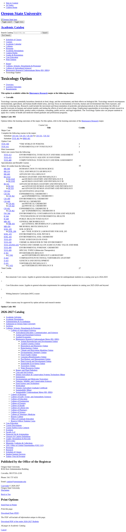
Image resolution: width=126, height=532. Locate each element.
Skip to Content (12, 3)
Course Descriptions (14, 425)
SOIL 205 (8, 229)
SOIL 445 (8, 237)
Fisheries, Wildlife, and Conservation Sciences (34, 381)
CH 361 (7, 194)
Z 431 (6, 263)
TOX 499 (7, 250)
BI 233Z (11, 181)
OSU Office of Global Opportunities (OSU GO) (25, 445)
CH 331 (39, 136)
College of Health (18, 405)
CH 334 (15, 136)
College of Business (18, 394)
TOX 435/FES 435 (11, 245)
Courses (9, 42)
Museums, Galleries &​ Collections (19, 443)
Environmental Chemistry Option (34, 352)
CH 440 (7, 201)
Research (9, 450)
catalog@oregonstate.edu (16, 482)
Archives (9, 326)
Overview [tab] (10, 85)
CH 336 (29, 136)
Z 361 (6, 253)
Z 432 (10, 265)
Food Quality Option (29, 355)
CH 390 (7, 199)
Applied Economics (23, 337)
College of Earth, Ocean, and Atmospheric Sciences (31, 397)
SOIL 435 (8, 234)
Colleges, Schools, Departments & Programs (23, 66)
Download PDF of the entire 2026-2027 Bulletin (20, 521)
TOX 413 (7, 155)
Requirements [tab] (11, 89)
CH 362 (11, 196)
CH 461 (7, 208)
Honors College (17, 417)
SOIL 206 (12, 231)
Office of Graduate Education (22, 419)
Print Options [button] (11, 59)
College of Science (18, 412)
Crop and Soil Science (24, 372)
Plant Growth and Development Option (36, 361)
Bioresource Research (38, 93)
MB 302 (7, 221)
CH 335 (22, 136)
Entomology (20, 377)
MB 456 (7, 226)
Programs (9, 48)
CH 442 (11, 206)
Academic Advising (13, 317)
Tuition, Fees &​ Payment (15, 456)
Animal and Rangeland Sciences (28, 335)
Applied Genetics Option (30, 344)
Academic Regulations (15, 51)
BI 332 (11, 186)
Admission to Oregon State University (21, 324)
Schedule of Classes (13, 40)
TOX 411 (5, 147)
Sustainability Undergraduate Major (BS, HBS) (34, 392)
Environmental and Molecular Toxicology (32, 379)
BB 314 (7, 171)
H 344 (6, 216)
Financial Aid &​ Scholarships (17, 434)
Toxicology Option (28, 366)
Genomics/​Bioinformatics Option (33, 357)
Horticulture (20, 386)
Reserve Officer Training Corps (23, 421)
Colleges (9, 46)
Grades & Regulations (14, 55)
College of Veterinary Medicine (23, 414)
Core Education (12, 57)
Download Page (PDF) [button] (10, 513)
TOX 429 (7, 239)
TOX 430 (7, 242)
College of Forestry (18, 403)
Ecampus (9, 430)
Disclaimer (5, 490)
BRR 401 (26, 138)
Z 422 (6, 258)
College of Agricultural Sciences (18, 68)
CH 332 (46, 136)
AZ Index (10, 5)
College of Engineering (20, 401)
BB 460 (7, 174)
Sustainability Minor (24, 390)
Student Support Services (15, 454)
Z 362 (10, 255)
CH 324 (7, 191)
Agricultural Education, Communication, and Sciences (37, 333)
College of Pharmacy (19, 410)
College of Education (19, 399)
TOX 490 (7, 248)
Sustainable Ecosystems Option (33, 363)
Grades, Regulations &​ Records (18, 439)
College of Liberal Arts (20, 408)
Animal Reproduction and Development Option (39, 341)
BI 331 (6, 184)
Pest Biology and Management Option (35, 359)
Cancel (3, 530)
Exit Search (6, 35)
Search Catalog (7, 33)
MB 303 (11, 224)
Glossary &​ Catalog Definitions (18, 436)
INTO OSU (10, 441)
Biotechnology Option (29, 348)
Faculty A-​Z (10, 432)
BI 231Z (7, 177)
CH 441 (11, 204)
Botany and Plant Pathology (27, 370)
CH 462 (11, 211)
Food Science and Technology (27, 383)
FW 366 (7, 213)
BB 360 (7, 169)
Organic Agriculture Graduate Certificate (31, 388)
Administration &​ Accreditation (18, 321)
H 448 (6, 219)
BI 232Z (11, 179)
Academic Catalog (12, 27)
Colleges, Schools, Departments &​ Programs (23, 328)
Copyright (5, 486)
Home (8, 64)
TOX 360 (5, 144)
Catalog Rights (11, 53)
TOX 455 (7, 157)
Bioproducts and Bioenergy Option (34, 346)
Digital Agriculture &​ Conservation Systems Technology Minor (40, 375)
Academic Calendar (13, 44)
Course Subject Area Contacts (17, 428)
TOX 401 (16, 138)
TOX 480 (7, 160)
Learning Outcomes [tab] (13, 87)
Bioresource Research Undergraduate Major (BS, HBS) (27, 70)
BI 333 (11, 188)
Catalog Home (11, 7)
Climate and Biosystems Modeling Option (37, 350)
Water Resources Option (30, 368)
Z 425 (6, 261)
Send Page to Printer (9, 505)
